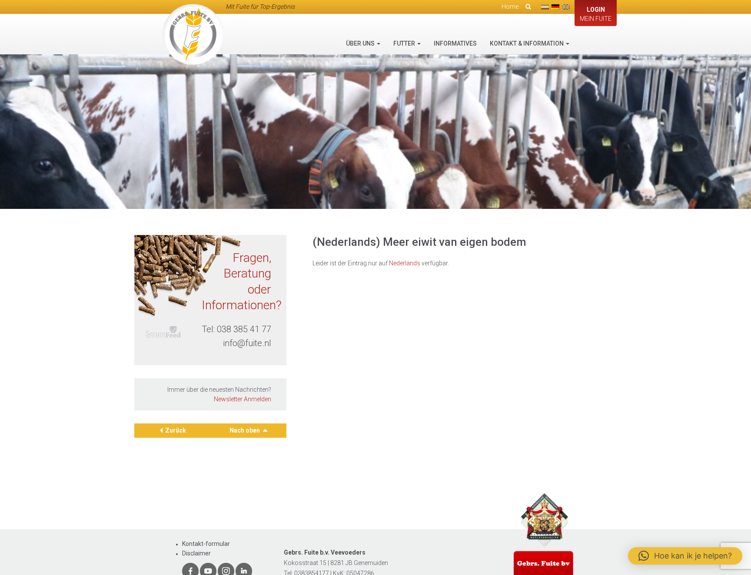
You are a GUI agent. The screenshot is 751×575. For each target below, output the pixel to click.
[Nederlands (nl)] (545, 7)
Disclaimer (196, 553)
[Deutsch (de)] (555, 7)
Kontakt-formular (206, 543)
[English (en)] (566, 7)
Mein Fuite (595, 14)
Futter (404, 43)
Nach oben (245, 430)
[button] (685, 556)
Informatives (455, 43)
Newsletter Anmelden (242, 399)
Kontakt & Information (527, 43)
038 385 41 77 (244, 329)
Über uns (361, 43)
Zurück (175, 430)
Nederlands (404, 263)
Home (510, 6)
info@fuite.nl (247, 343)
